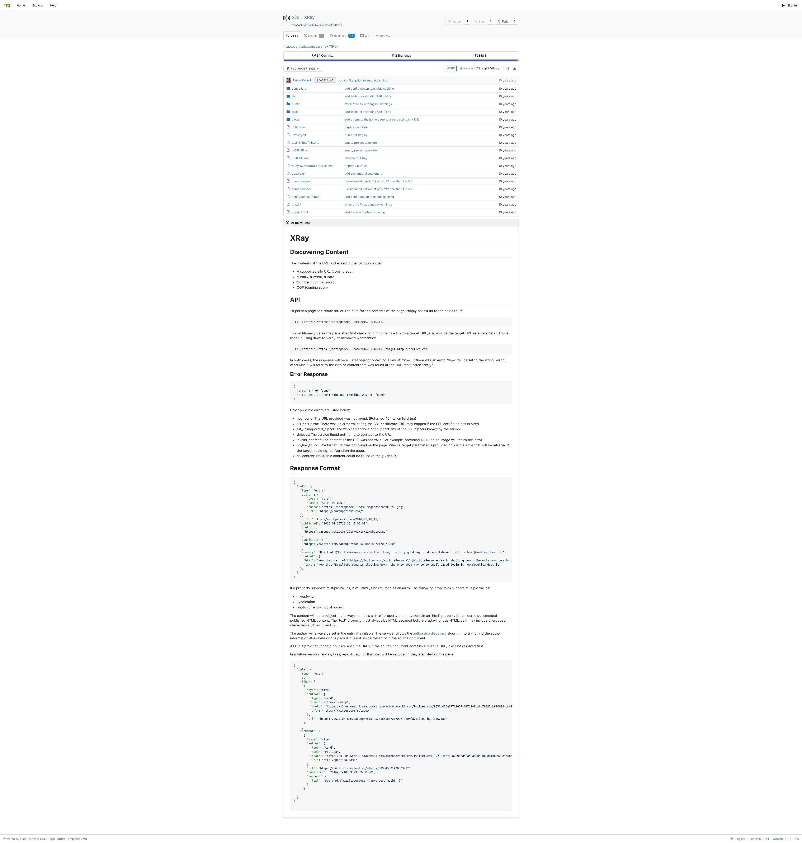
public (296, 104)
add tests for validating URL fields (368, 96)
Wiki (367, 35)
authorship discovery (429, 633)
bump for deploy (356, 135)
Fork (505, 21)
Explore (37, 5)
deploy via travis (356, 127)
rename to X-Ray (356, 158)
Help (53, 5)
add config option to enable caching (362, 80)
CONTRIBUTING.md (305, 142)
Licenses (755, 838)
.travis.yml (299, 135)
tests (295, 111)
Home (21, 5)
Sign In (792, 5)
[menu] (737, 839)
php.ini (296, 204)
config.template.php (306, 196)
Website (778, 838)
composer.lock (302, 189)
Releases (343, 35)
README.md (300, 158)
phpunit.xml (300, 212)
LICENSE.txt (300, 150)
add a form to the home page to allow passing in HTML (382, 119)
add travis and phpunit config (365, 212)
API (766, 838)
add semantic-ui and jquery (363, 173)
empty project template (361, 142)
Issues (315, 35)
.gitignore (298, 127)
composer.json (301, 181)
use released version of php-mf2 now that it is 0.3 (378, 181)
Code (294, 35)
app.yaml (298, 173)
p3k (295, 17)
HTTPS (451, 68)
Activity (385, 35)
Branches (403, 55)
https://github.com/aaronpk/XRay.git (322, 25)
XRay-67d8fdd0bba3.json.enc (312, 166)
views (295, 119)
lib (293, 96)
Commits (325, 55)
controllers (299, 88)
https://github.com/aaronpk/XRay (310, 46)
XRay (309, 17)
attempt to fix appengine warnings (368, 104)
